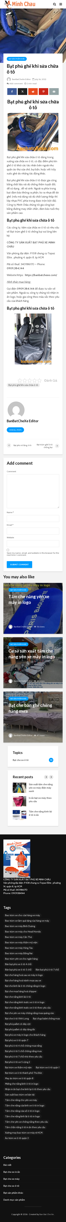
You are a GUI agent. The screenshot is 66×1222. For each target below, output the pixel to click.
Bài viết (7, 1164)
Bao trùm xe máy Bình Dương (20, 926)
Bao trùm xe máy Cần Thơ (18, 937)
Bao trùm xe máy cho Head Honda (23, 931)
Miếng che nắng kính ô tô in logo (21, 1083)
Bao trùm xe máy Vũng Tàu (19, 947)
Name (10, 512)
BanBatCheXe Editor (21, 79)
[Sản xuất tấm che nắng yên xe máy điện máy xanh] (19, 787)
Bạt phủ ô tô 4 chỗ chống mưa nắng (23, 1045)
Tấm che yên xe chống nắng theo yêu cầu (26, 1121)
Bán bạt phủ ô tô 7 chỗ (47, 969)
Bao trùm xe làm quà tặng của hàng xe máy (27, 920)
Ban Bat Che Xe (46, 1214)
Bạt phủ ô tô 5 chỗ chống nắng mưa (23, 1051)
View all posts (15, 430)
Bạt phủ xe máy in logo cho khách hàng (25, 1034)
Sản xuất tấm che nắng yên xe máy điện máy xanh (41, 788)
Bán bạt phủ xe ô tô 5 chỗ (18, 969)
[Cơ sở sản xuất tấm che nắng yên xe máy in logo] (33, 662)
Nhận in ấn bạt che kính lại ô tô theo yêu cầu (27, 1089)
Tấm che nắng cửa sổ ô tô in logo (22, 1110)
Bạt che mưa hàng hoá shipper (20, 991)
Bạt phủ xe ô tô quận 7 (16, 1040)
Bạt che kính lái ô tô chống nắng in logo (25, 985)
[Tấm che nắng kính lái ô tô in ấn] (19, 814)
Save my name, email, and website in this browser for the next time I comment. (33, 554)
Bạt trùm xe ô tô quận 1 (47, 1067)
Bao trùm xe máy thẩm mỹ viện (21, 942)
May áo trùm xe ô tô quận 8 (19, 1078)
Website (10, 538)
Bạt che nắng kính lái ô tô (18, 996)
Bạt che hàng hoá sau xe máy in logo (24, 975)
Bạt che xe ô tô (11, 1185)
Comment (11, 471)
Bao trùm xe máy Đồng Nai (18, 953)
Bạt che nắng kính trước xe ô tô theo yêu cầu (28, 1007)
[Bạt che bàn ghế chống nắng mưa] (33, 716)
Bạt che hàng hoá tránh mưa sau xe (23, 980)
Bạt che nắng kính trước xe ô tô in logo (25, 1002)
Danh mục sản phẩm (14, 1199)
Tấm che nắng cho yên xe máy (21, 1100)
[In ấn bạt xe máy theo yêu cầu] (19, 800)
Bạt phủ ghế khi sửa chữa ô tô (23, 385)
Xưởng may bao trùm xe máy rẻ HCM (23, 1132)
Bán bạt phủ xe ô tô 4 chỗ (18, 964)
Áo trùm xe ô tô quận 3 (17, 1138)
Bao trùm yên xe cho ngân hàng (21, 958)
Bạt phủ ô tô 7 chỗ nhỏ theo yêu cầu (23, 1056)
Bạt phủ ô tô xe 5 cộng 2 (17, 1062)
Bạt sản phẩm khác (17, 59)
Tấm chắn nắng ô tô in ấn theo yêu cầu (25, 1127)
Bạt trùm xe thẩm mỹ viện (18, 1067)
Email (10, 525)
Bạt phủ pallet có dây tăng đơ (20, 1029)
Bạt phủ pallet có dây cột (17, 1023)
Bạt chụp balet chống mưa (46, 1018)
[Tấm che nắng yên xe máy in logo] (33, 608)
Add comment (16, 83)
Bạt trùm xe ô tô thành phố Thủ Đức (23, 1072)
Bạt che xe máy (11, 1178)
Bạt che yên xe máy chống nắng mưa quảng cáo (29, 1013)
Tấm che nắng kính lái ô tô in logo (22, 1116)
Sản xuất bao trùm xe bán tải (20, 1094)
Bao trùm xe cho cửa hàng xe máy (22, 915)
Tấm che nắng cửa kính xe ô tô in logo (24, 1105)
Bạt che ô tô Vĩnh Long (17, 1018)
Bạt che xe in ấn (11, 1171)
